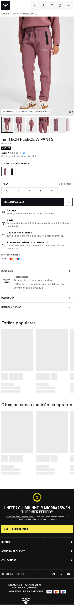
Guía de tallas (66, 183)
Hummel (5, 542)
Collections (8, 560)
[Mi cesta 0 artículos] (60, 5)
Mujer (5, 13)
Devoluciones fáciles (19, 232)
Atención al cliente (13, 551)
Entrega (11, 210)
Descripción (7, 297)
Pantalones (29, 13)
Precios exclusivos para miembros (27, 242)
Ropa (16, 13)
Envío (10, 220)
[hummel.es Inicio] (5, 5)
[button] (44, 5)
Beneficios (7, 271)
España (9, 574)
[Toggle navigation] (35, 5)
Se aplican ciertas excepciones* (20, 517)
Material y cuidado (11, 307)
